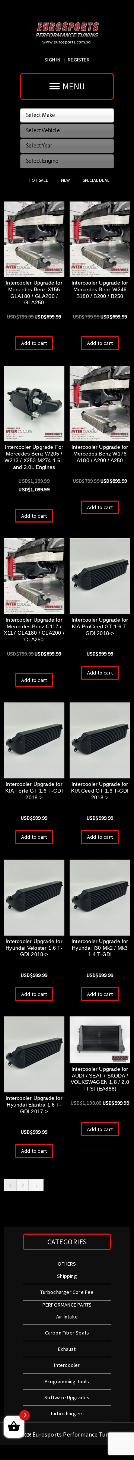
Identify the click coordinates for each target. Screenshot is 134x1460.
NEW (65, 180)
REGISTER (79, 59)
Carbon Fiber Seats (67, 1332)
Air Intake (67, 1316)
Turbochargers (67, 1413)
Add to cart (34, 343)
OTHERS (67, 1263)
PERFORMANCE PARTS (67, 1304)
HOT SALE (38, 180)
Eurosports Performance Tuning (74, 1434)
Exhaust (67, 1349)
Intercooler (67, 1365)
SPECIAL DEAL (96, 180)
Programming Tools (67, 1381)
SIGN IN (53, 59)
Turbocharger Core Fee (66, 1292)
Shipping (67, 1276)
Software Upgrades (66, 1397)
